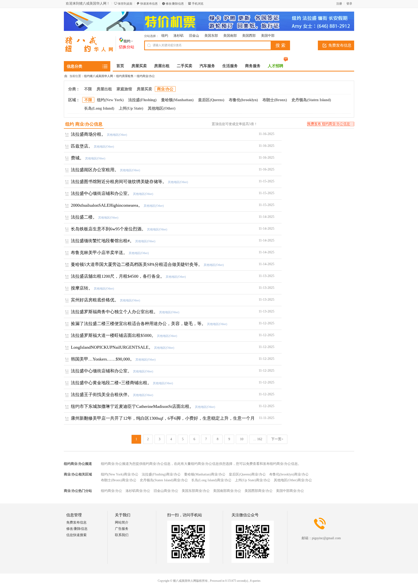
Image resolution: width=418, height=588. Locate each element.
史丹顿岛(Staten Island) (311, 100)
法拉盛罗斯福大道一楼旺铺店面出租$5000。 (113, 335)
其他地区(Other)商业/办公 (293, 480)
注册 (339, 3)
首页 (120, 66)
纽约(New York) (110, 100)
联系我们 (121, 535)
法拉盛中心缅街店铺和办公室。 (101, 193)
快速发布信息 (149, 3)
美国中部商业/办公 (290, 491)
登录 (349, 3)
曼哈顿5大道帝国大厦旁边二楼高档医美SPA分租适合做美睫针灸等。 (136, 264)
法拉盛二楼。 (84, 217)
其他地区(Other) (161, 108)
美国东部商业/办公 (196, 491)
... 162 (257, 439)
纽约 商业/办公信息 (84, 124)
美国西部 (249, 35)
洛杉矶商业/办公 (138, 491)
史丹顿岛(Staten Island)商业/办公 (164, 480)
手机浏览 (197, 3)
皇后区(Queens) (211, 100)
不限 (88, 89)
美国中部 (268, 35)
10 (241, 439)
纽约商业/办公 (146, 76)
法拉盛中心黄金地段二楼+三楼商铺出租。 (111, 382)
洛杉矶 (178, 35)
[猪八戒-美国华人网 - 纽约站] (88, 51)
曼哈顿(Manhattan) (177, 100)
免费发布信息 (339, 45)
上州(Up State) (131, 108)
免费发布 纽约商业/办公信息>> (330, 124)
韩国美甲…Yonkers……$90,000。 (102, 359)
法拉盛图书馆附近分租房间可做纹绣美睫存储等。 (119, 181)
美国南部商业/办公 (227, 491)
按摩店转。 (82, 288)
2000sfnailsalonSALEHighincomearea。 (106, 205)
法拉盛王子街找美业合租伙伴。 (101, 394)
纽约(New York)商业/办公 (119, 474)
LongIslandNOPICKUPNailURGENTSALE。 (112, 347)
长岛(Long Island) (99, 108)
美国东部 (211, 35)
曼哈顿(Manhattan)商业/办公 (204, 474)
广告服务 (121, 529)
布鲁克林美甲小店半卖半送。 (99, 252)
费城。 (77, 158)
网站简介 (121, 522)
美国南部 (230, 35)
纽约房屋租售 (125, 76)
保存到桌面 (125, 3)
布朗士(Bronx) (274, 100)
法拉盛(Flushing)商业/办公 (161, 474)
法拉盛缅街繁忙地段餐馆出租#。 (102, 240)
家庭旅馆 (124, 89)
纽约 (164, 35)
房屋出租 (104, 89)
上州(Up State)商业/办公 (252, 480)
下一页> (277, 439)
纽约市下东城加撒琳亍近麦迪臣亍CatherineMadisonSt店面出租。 (132, 406)
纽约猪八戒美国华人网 (98, 76)
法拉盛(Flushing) (142, 100)
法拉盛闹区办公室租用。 (95, 169)
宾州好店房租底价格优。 (95, 300)
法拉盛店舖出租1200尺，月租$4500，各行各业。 (117, 276)
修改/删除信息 (175, 3)
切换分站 (126, 47)
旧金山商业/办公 (166, 491)
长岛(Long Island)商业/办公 (211, 480)
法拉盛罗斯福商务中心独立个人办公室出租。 (114, 311)
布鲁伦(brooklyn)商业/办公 (289, 474)
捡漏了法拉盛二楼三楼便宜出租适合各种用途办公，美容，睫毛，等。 (138, 323)
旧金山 (194, 35)
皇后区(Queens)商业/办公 (247, 474)
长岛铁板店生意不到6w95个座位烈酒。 (108, 229)
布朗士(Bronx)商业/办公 (118, 480)
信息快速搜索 (76, 535)
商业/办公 (165, 89)
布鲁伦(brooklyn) (243, 100)
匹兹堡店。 (82, 146)
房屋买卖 (144, 89)
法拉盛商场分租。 (88, 134)
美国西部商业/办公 (259, 491)
